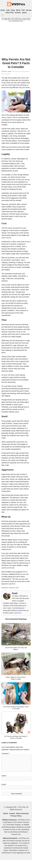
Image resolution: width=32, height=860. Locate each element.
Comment (5, 753)
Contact (12, 813)
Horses (28, 10)
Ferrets (9, 71)
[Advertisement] (16, 40)
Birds (18, 10)
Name (4, 776)
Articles (18, 13)
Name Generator (22, 813)
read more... (18, 613)
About (24, 13)
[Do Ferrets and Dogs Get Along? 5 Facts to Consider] (16, 733)
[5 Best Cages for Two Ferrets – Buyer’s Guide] (16, 674)
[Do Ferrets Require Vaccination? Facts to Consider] (16, 704)
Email (4, 784)
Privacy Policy (16, 816)
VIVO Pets (4, 71)
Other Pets (9, 13)
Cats (8, 10)
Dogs (13, 10)
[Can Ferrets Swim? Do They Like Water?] (16, 645)
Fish (23, 10)
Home (3, 10)
